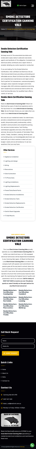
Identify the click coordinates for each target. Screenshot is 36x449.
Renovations (9, 169)
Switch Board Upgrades (12, 211)
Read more (4, 438)
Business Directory (30, 446)
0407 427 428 (8, 281)
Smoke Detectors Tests (12, 199)
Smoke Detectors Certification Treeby (10, 313)
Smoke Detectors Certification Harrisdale (10, 299)
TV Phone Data (9, 178)
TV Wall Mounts (9, 215)
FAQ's (4, 377)
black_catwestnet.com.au (12, 403)
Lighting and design (11, 161)
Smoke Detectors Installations (14, 194)
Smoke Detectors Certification (14, 207)
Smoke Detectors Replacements (15, 203)
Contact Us (5, 381)
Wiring (7, 165)
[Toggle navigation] (33, 5)
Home (3, 29)
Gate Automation (10, 173)
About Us (5, 373)
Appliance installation (12, 157)
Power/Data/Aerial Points (13, 190)
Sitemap (22, 446)
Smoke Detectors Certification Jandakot (25, 292)
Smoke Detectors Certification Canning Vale (10, 292)
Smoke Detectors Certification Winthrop (25, 306)
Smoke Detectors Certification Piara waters (10, 306)
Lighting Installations (11, 182)
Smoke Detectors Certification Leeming (25, 299)
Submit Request (11, 353)
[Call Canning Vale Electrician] (32, 445)
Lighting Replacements (12, 186)
